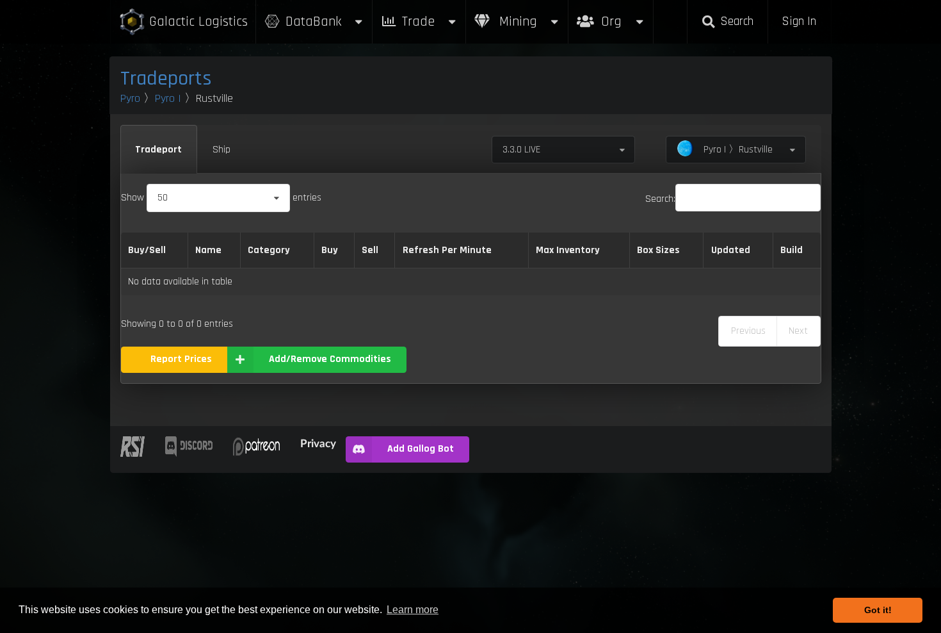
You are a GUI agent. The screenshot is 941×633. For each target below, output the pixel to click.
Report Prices (181, 359)
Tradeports (166, 78)
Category (269, 250)
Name (208, 250)
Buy (329, 250)
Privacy (318, 443)
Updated (730, 250)
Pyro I (168, 98)
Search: (660, 199)
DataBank (313, 21)
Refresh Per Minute (447, 250)
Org (625, 15)
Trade (418, 21)
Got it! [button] (878, 610)
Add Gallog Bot (420, 449)
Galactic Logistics (198, 21)
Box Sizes (658, 250)
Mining (516, 21)
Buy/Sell (147, 250)
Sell (370, 250)
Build (791, 250)
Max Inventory (568, 250)
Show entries (221, 197)
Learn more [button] (412, 609)
